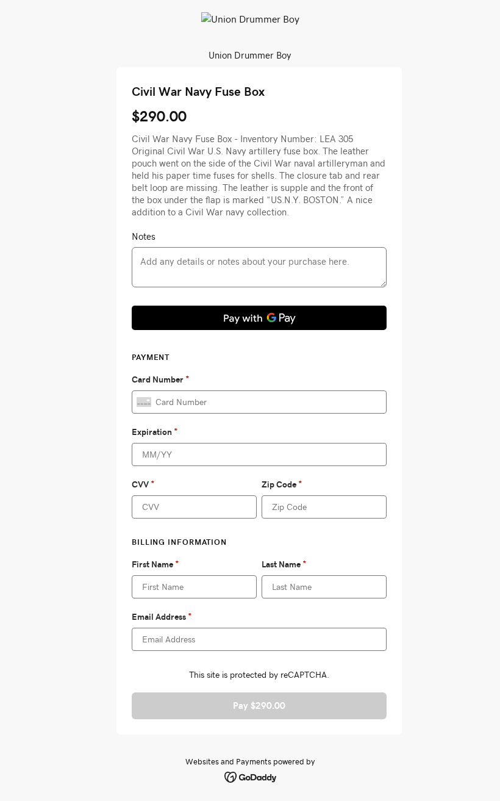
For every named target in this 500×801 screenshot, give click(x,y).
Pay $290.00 (259, 705)
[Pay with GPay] (259, 318)
